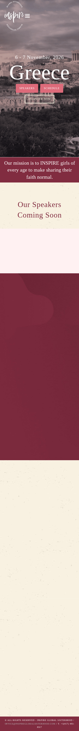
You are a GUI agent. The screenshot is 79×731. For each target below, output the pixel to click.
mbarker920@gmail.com (20, 706)
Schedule (52, 88)
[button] (27, 16)
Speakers (27, 88)
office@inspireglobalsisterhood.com (30, 724)
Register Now (39, 98)
